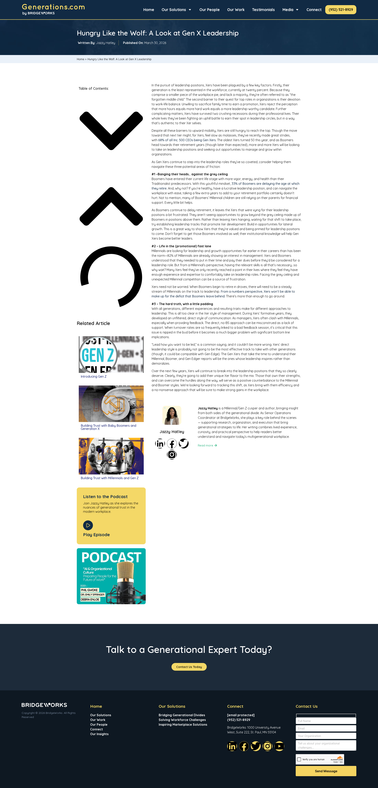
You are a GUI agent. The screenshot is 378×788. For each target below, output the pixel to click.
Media (288, 9)
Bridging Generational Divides (182, 715)
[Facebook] (172, 443)
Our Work (236, 9)
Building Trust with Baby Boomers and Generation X (108, 427)
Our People (209, 9)
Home (148, 9)
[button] (111, 131)
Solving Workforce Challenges (182, 720)
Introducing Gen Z (94, 376)
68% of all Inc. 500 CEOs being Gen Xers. (187, 140)
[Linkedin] (160, 443)
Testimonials (263, 9)
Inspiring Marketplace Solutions (183, 724)
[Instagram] (172, 454)
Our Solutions (174, 9)
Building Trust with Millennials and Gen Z (110, 478)
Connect (314, 9)
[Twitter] (184, 443)
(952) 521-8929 (341, 9)
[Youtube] (279, 746)
